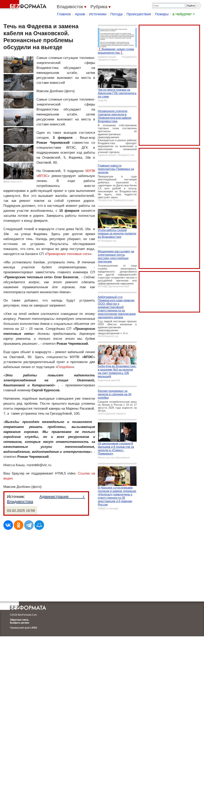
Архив (80, 14)
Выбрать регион (19, 622)
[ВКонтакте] (8, 525)
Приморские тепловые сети (68, 254)
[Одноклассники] (18, 525)
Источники (97, 14)
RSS (34, 627)
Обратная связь (19, 619)
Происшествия (139, 14)
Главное (64, 14)
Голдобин (64, 367)
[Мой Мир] (39, 525)
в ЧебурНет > (184, 14)
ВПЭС (43, 176)
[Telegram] (29, 525)
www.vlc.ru (16, 181)
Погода (116, 14)
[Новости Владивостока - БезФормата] (24, 5)
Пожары (162, 14)
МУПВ (90, 171)
